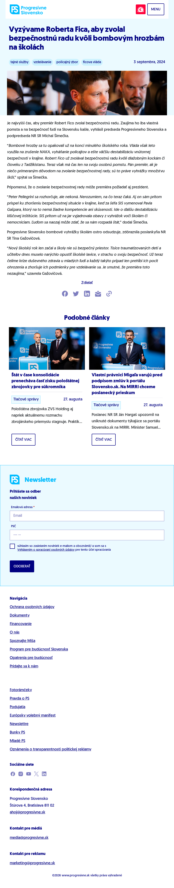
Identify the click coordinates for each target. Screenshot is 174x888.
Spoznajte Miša (22, 641)
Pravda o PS (19, 699)
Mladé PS (17, 741)
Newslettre (19, 724)
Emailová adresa (23, 507)
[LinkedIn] (87, 294)
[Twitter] (76, 294)
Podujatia (17, 707)
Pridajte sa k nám (24, 666)
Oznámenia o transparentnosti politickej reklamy (50, 750)
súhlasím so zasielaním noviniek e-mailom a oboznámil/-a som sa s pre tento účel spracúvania (64, 548)
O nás (15, 633)
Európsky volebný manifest (33, 716)
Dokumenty (19, 616)
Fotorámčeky (21, 690)
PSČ (13, 526)
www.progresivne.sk (76, 875)
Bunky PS (17, 733)
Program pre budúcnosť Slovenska (39, 650)
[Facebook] (65, 294)
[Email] (98, 294)
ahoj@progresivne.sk (27, 812)
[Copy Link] (109, 294)
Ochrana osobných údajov (32, 607)
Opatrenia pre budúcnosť (31, 658)
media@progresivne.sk (29, 838)
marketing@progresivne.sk (32, 863)
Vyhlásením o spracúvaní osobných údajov (45, 550)
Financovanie (21, 624)
